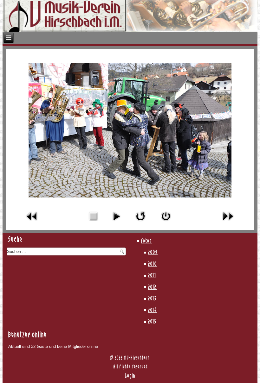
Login (130, 376)
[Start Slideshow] (116, 222)
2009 (153, 252)
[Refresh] (140, 222)
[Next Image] (228, 222)
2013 (152, 299)
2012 (152, 287)
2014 (152, 310)
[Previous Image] (32, 222)
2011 (152, 276)
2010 (152, 264)
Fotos (146, 241)
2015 (152, 322)
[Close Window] (166, 222)
